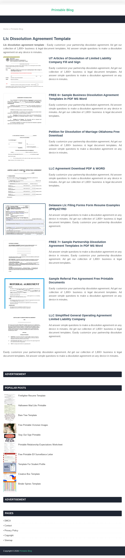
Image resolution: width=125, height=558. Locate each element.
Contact (8, 525)
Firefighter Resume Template (31, 395)
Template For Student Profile (31, 464)
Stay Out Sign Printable (29, 435)
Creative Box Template (29, 474)
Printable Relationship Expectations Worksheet (40, 444)
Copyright (9, 535)
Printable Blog (62, 10)
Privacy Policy (11, 530)
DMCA (8, 520)
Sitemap (8, 540)
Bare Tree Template (27, 415)
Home (6, 29)
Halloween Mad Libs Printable (32, 405)
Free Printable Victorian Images (33, 425)
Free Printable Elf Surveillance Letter (35, 454)
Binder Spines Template (29, 484)
